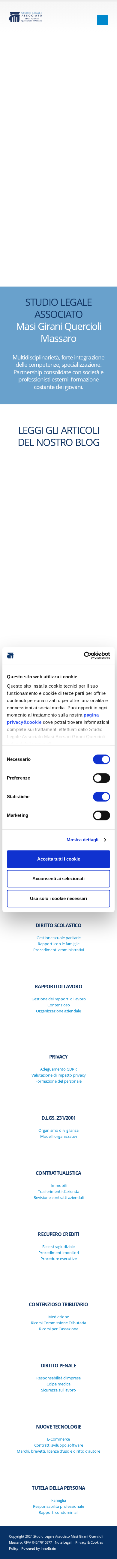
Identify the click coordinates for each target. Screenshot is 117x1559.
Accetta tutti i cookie (58, 858)
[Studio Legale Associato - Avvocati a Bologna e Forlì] (25, 17)
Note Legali (63, 1542)
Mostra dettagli (83, 839)
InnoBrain (48, 1548)
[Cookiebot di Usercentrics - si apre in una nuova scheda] (84, 655)
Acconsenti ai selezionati (58, 878)
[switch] (101, 778)
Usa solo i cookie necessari (58, 898)
